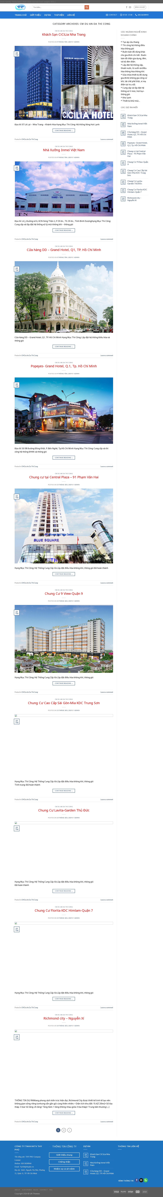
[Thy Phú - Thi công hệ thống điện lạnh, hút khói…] (20, 7)
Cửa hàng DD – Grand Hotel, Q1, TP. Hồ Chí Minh (64, 250)
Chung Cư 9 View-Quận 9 (64, 593)
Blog (35, 1190)
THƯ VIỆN (59, 15)
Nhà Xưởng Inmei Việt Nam (64, 150)
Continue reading (64, 130)
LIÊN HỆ (71, 15)
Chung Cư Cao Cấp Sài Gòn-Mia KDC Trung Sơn (64, 703)
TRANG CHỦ (21, 15)
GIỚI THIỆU (35, 15)
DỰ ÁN (47, 15)
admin (76, 42)
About (17, 1190)
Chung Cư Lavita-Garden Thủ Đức (63, 810)
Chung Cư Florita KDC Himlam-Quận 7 (64, 910)
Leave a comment (107, 139)
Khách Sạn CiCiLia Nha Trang (64, 34)
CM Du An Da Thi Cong (64, 31)
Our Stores (27, 1190)
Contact (44, 1190)
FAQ (51, 1190)
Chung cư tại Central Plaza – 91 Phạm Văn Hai (64, 477)
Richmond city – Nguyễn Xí (64, 1018)
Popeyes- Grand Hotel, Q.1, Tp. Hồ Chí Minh (64, 366)
